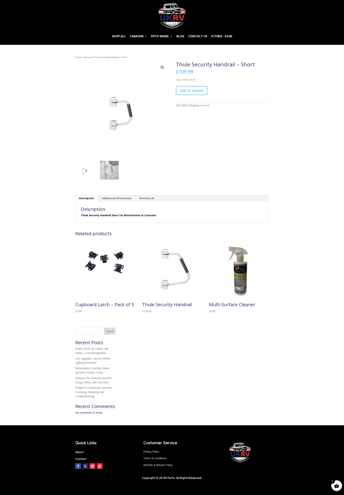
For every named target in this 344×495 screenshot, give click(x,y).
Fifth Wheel (160, 36)
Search (110, 331)
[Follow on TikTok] (99, 466)
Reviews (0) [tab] (147, 198)
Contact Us (197, 36)
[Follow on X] (85, 466)
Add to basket (191, 90)
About (79, 452)
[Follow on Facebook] (78, 466)
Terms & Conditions (155, 458)
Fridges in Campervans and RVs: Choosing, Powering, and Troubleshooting (93, 392)
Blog (180, 36)
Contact (80, 459)
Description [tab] (86, 198)
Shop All (119, 36)
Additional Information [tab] (117, 198)
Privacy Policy (151, 451)
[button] (162, 67)
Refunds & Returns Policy (158, 465)
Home (78, 57)
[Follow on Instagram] (92, 466)
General (88, 57)
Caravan (137, 36)
